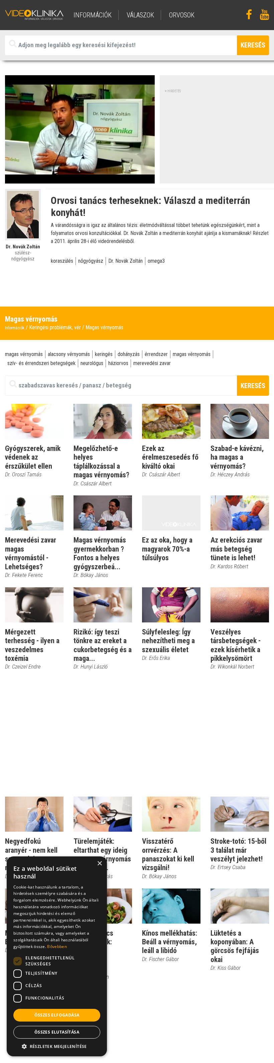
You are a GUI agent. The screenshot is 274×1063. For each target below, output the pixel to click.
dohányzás (129, 354)
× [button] (99, 863)
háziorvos (118, 363)
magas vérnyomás (24, 354)
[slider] (79, 178)
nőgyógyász (90, 261)
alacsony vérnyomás (69, 354)
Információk (14, 328)
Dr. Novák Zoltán (125, 261)
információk (93, 15)
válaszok (140, 15)
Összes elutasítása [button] (56, 1032)
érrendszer (156, 354)
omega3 (156, 261)
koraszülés (62, 261)
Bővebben (56, 946)
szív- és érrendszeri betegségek (41, 363)
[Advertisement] (219, 135)
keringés (104, 354)
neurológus (92, 363)
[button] (56, 1046)
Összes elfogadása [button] (57, 1015)
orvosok (181, 15)
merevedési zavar (152, 363)
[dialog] (57, 956)
